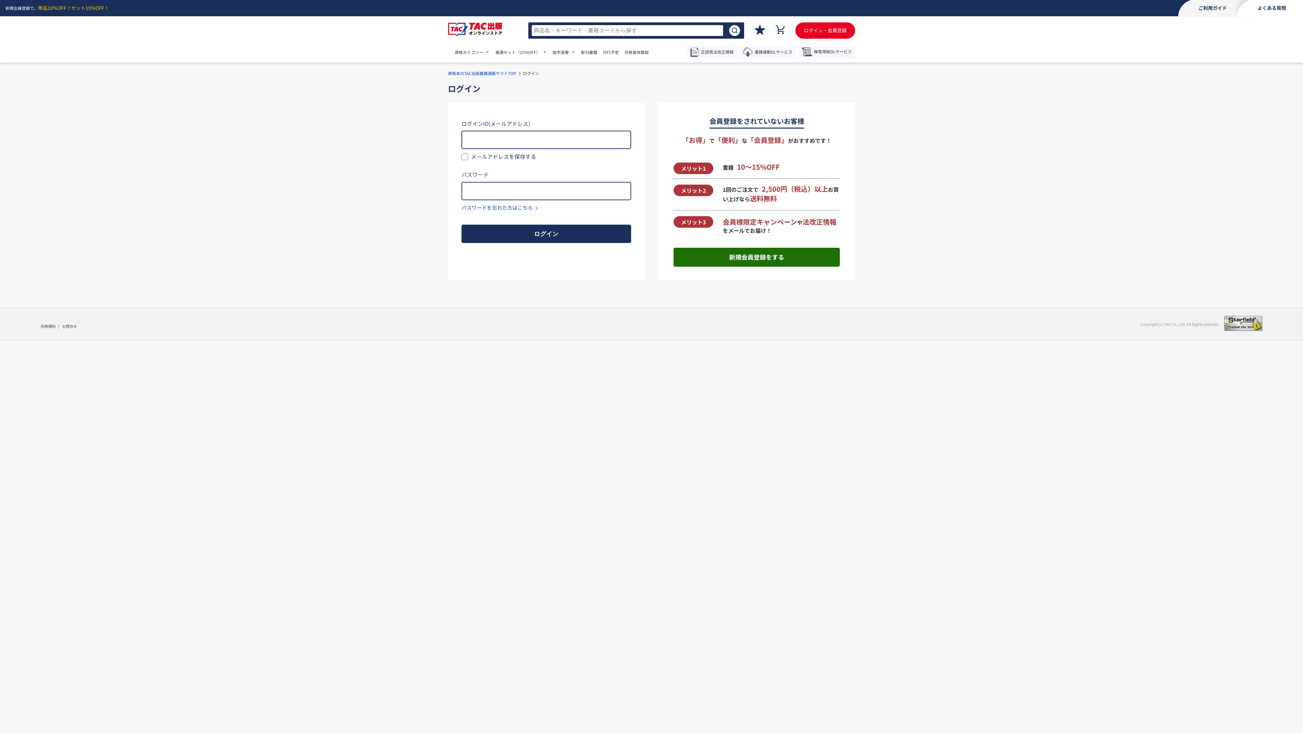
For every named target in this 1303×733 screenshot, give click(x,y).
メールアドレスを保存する (503, 156)
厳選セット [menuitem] (517, 52)
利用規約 (48, 326)
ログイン (546, 233)
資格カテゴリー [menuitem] (469, 52)
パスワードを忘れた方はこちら (497, 207)
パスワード (475, 174)
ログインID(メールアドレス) (495, 123)
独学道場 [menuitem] (560, 52)
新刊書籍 (589, 52)
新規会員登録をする (756, 256)
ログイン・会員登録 (825, 30)
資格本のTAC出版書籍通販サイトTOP (482, 73)
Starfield (1243, 323)
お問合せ (69, 326)
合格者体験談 (636, 52)
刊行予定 (611, 52)
